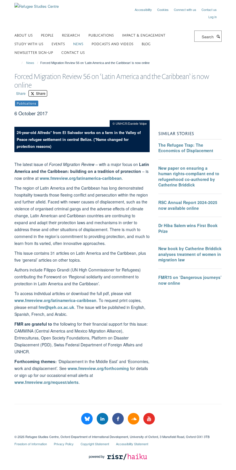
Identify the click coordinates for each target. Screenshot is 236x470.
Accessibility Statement (132, 443)
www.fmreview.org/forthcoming (98, 368)
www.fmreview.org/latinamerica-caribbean (81, 178)
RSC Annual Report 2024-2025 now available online (187, 205)
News (30, 63)
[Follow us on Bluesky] (87, 419)
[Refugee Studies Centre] (36, 4)
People (47, 34)
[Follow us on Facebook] (118, 419)
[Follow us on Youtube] (149, 419)
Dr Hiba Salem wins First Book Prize (188, 228)
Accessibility (143, 9)
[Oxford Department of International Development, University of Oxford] (118, 431)
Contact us (209, 9)
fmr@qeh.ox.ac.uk (56, 307)
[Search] (218, 36)
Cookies (163, 9)
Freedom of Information (30, 443)
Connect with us (185, 9)
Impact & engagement (143, 34)
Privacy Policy (64, 443)
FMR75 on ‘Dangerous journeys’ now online (190, 280)
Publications (101, 34)
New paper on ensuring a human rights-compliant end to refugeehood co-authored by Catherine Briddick (188, 176)
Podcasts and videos (112, 43)
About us (23, 34)
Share (21, 93)
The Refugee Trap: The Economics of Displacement (185, 148)
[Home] (19, 63)
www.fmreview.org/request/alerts (46, 382)
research (71, 34)
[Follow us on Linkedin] (103, 419)
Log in (212, 16)
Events (58, 43)
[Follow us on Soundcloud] (134, 419)
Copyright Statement (95, 443)
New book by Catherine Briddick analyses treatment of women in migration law (190, 254)
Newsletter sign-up (33, 52)
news (78, 43)
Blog (146, 43)
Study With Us (28, 43)
